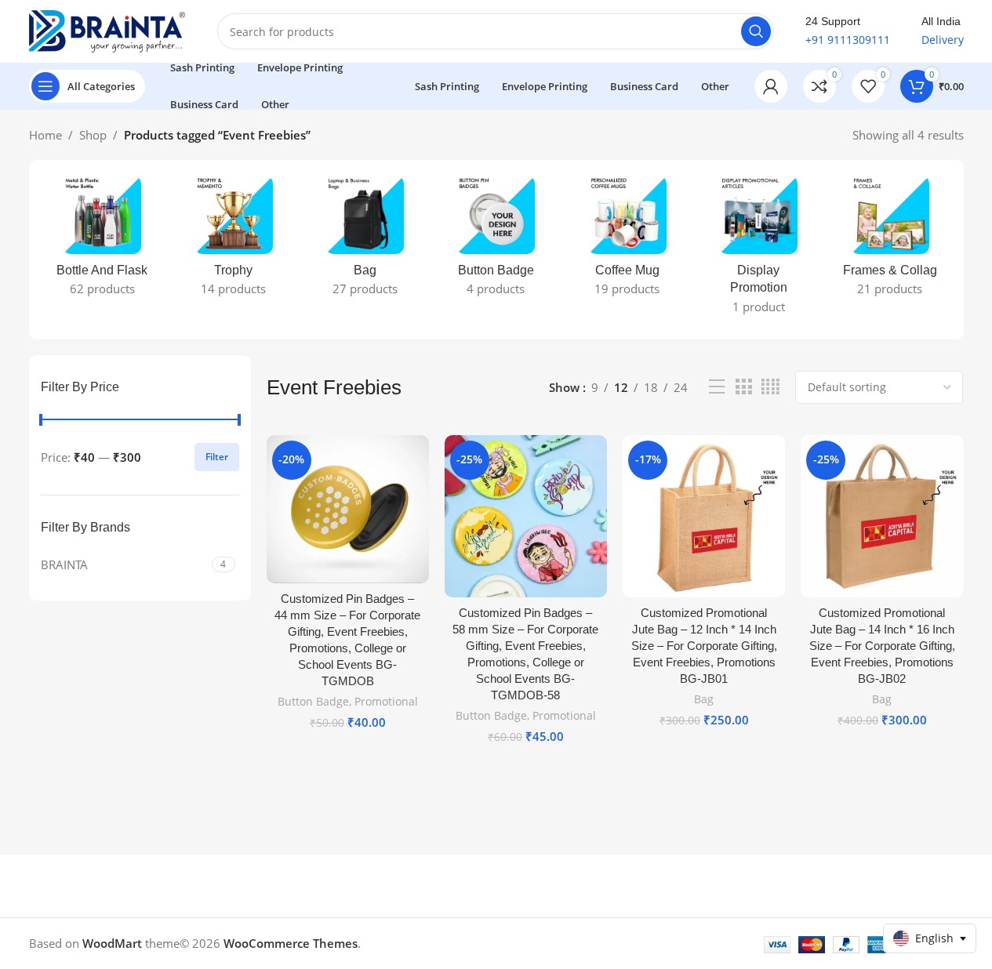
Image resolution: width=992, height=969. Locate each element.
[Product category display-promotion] (758, 250)
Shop (93, 135)
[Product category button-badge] (496, 241)
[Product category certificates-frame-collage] (889, 241)
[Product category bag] (364, 241)
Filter (216, 456)
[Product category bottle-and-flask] (102, 241)
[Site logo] (107, 30)
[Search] (756, 31)
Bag (704, 698)
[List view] (717, 386)
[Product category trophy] (233, 241)
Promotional (386, 701)
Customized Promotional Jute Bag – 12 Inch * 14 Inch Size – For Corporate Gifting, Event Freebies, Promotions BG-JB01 (704, 645)
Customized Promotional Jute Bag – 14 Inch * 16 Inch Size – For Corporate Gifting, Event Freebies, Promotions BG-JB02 (882, 645)
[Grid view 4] (770, 386)
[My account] (771, 86)
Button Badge (313, 701)
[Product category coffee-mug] (627, 241)
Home (45, 135)
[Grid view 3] (743, 386)
